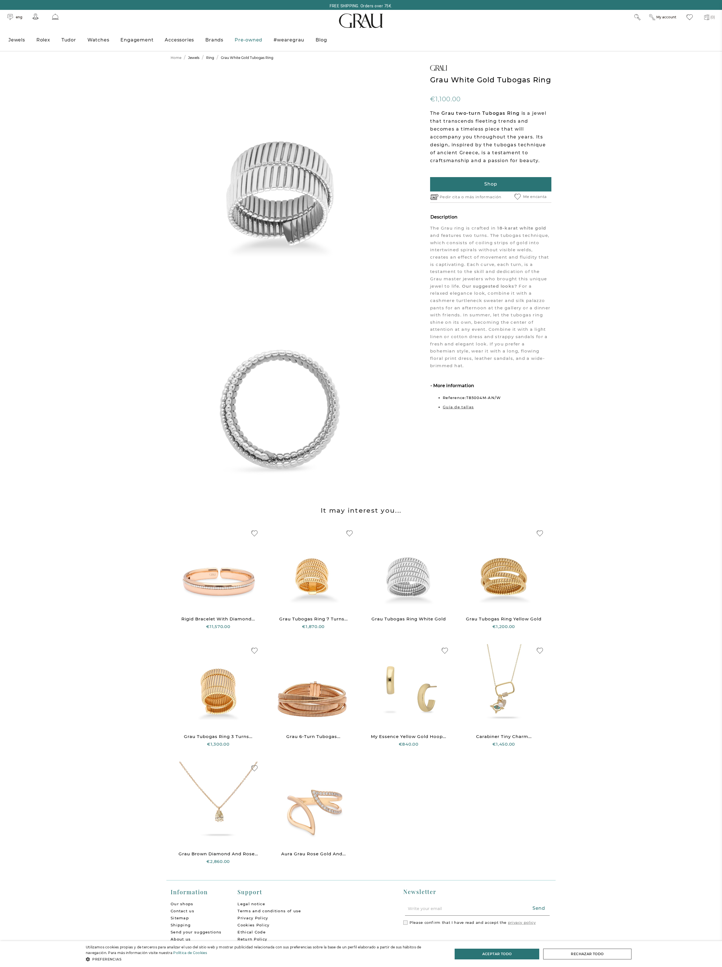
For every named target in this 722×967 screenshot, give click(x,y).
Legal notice (251, 904)
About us (181, 939)
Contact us (182, 911)
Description (443, 217)
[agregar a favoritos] (254, 533)
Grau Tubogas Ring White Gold (408, 619)
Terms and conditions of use (269, 911)
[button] (264, 959)
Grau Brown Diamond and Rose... (218, 853)
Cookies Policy (253, 925)
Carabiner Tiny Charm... (504, 736)
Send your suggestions (196, 932)
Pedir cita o (452, 197)
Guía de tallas (458, 407)
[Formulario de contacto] (55, 17)
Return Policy (252, 939)
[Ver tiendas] (35, 16)
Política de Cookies (190, 953)
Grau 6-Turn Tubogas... (313, 736)
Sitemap (180, 918)
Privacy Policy (252, 918)
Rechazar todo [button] (587, 954)
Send (538, 908)
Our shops (182, 904)
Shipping (181, 925)
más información (483, 197)
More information (453, 385)
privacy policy (522, 922)
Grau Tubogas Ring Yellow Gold (504, 619)
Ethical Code (251, 932)
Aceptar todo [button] (497, 954)
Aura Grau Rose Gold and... (313, 853)
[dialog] (361, 954)
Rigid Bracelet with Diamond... (218, 619)
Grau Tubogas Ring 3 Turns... (218, 736)
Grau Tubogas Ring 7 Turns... (313, 619)
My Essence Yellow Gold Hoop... (408, 736)
